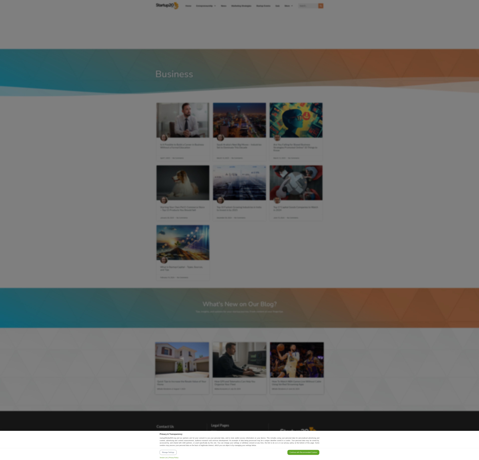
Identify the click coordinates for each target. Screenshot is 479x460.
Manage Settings (168, 452)
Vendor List (163, 458)
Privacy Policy (173, 458)
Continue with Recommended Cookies (303, 452)
